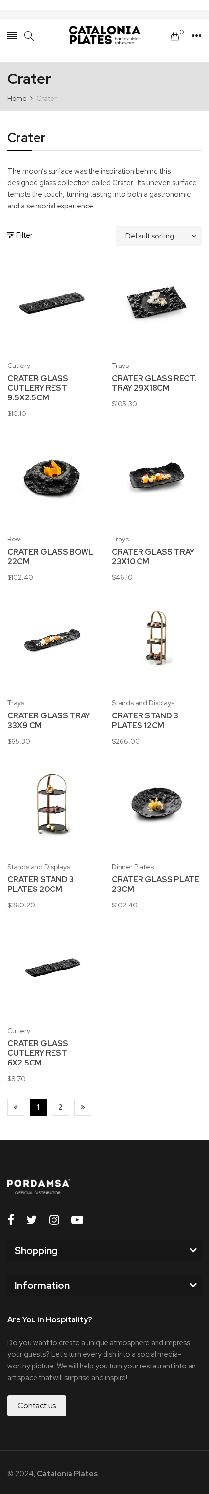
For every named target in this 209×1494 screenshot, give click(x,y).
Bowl (14, 539)
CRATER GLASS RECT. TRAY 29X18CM (154, 383)
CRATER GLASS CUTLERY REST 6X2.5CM (37, 1053)
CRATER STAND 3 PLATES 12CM (145, 721)
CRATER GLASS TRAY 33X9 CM (48, 721)
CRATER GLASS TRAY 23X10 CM (153, 557)
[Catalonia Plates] (104, 35)
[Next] (82, 1107)
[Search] (29, 36)
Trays (120, 365)
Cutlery (18, 365)
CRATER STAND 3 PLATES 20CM (40, 884)
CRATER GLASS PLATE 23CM (155, 884)
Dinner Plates (133, 866)
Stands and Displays (143, 703)
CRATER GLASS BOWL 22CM (50, 557)
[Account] (197, 35)
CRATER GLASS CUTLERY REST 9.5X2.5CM (37, 388)
